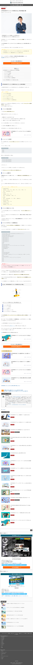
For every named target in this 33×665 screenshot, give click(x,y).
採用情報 (29, 633)
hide (17, 68)
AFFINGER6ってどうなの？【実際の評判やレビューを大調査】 (13, 563)
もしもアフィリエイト (4, 652)
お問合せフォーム (12, 325)
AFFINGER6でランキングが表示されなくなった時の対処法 (11, 70)
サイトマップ (16, 633)
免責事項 (9, 633)
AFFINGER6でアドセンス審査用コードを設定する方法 (20, 414)
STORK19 (3, 639)
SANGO (2, 642)
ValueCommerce (3, 653)
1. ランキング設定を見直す (7, 71)
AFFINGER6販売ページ (16, 567)
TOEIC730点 (20, 404)
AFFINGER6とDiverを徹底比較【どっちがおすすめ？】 (20, 429)
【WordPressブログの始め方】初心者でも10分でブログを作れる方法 (14, 592)
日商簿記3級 (24, 404)
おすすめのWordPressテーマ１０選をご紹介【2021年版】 (14, 611)
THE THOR (3, 638)
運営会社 (26, 633)
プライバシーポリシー (4, 633)
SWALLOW (3, 643)
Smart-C (3, 657)
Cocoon (2, 644)
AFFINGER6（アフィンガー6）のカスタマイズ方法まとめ (21, 520)
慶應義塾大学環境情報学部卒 (17, 396)
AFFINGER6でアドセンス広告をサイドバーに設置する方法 (21, 422)
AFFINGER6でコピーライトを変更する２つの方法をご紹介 (21, 468)
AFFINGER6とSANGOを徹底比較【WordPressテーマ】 (20, 497)
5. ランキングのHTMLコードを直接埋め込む (9, 77)
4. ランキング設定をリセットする (8, 76)
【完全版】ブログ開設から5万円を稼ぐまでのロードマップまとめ (15, 603)
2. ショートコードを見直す (7, 73)
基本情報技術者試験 (15, 404)
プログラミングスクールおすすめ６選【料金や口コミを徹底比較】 (15, 607)
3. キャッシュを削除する (7, 74)
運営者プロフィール (21, 633)
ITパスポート (10, 404)
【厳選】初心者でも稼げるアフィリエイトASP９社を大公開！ (13, 390)
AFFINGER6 (3, 409)
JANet (2, 658)
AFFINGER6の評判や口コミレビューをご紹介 (12, 622)
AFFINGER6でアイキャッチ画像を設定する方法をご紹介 (20, 512)
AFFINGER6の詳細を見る (16, 63)
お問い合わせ (12, 633)
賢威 (2, 647)
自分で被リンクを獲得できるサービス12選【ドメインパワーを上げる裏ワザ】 (17, 618)
